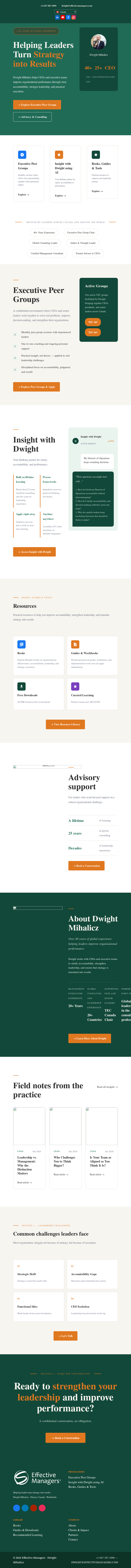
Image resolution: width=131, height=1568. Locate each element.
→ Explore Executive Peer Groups (37, 105)
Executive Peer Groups (82, 1477)
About (72, 1525)
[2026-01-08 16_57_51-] (38, 908)
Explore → (23, 194)
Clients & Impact (78, 1530)
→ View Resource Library (65, 724)
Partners (73, 1535)
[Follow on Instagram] (42, 1508)
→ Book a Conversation (86, 866)
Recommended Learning (28, 1535)
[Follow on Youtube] (33, 1508)
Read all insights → (107, 1086)
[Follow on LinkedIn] (25, 1508)
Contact (73, 1539)
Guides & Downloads (26, 1530)
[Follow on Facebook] (16, 1508)
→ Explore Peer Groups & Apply (36, 387)
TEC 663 (92, 332)
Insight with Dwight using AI (86, 1482)
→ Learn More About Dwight (89, 1038)
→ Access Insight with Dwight (34, 552)
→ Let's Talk (65, 1336)
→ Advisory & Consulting (32, 117)
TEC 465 (92, 322)
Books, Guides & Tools (82, 1487)
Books (17, 1525)
